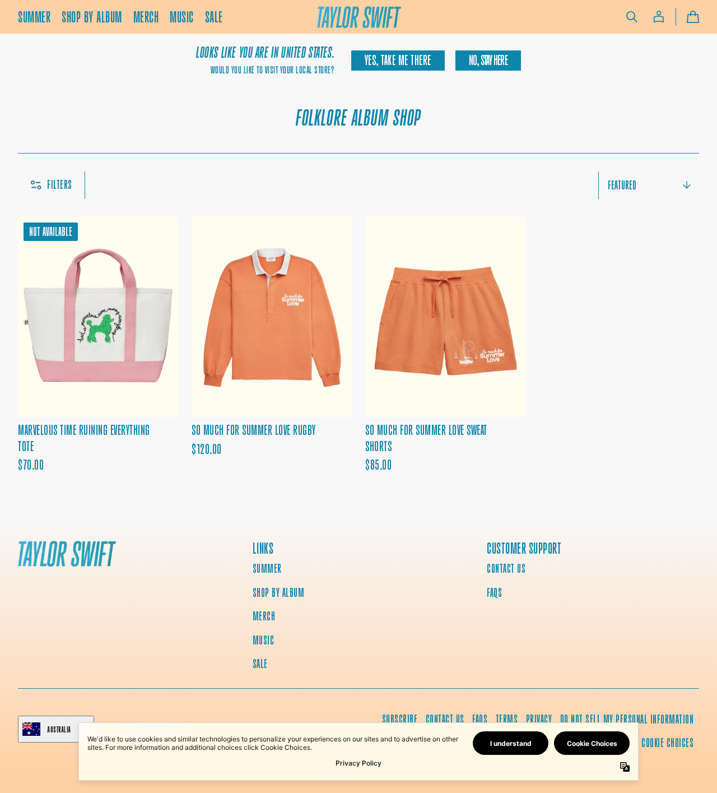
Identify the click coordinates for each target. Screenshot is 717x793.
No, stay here (488, 60)
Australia (59, 729)
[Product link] (98, 367)
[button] (632, 16)
